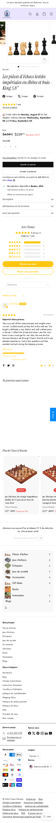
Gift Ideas (7, 648)
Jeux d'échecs (9, 632)
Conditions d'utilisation (12, 689)
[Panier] (44, 14)
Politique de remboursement (15, 701)
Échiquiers (7, 636)
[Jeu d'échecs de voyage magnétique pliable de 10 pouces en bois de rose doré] (21, 485)
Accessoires (8, 644)
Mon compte (8, 718)
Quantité (6, 140)
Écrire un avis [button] (28, 264)
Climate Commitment (12, 681)
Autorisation (8, 657)
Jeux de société (9, 640)
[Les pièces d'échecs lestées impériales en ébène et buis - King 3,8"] (21, 413)
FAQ (4, 709)
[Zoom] (44, 59)
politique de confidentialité (14, 693)
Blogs (5, 661)
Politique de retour (10, 705)
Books (5, 652)
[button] (9, 104)
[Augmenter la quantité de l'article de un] (15, 146)
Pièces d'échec (9, 628)
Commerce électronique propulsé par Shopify (22, 816)
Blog (4, 676)
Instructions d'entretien (12, 685)
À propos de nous (10, 714)
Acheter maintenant (28, 171)
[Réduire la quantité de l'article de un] (5, 146)
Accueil (6, 69)
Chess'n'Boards (19, 450)
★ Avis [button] (53, 414)
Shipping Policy (9, 697)
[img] (9, 315)
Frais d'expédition (10, 158)
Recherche (7, 672)
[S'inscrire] (41, 538)
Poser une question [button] (28, 271)
